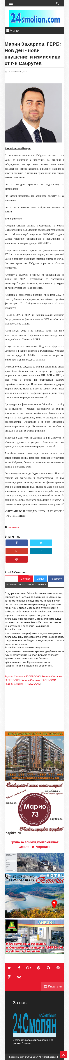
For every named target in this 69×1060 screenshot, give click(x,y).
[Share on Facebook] (17, 542)
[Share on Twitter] (41, 542)
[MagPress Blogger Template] (34, 18)
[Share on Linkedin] (41, 551)
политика (13, 527)
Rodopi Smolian (16, 1056)
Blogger (25, 578)
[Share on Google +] (17, 551)
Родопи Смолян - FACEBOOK (22, 676)
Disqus (41, 578)
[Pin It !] (17, 559)
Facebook (56, 578)
